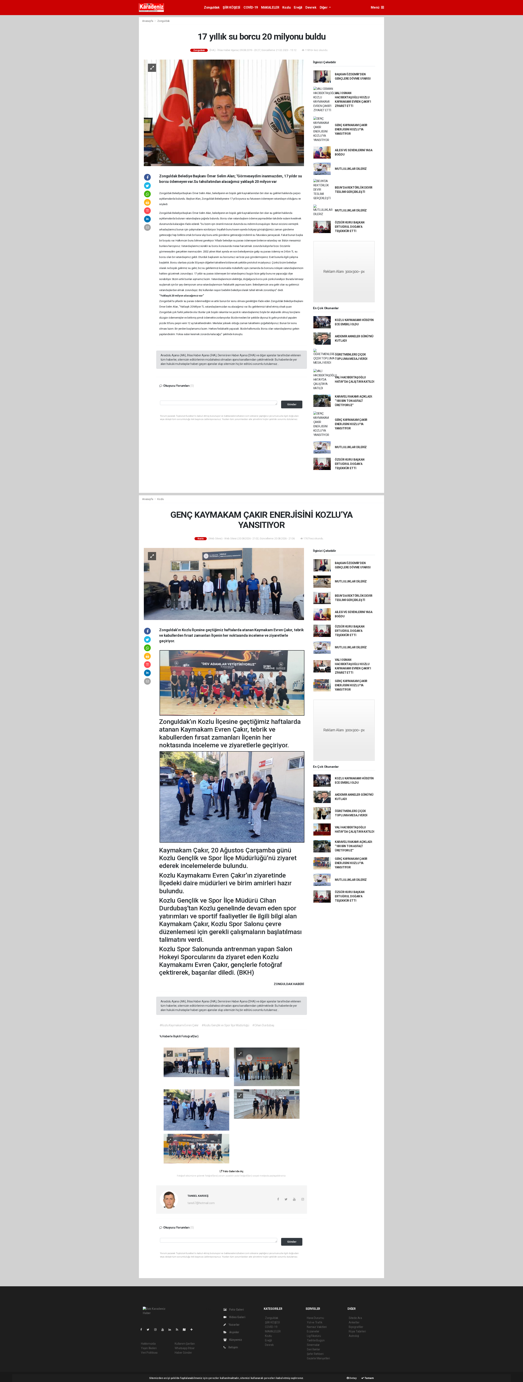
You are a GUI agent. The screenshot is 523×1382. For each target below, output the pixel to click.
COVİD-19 (251, 7)
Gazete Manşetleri (318, 1358)
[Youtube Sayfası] (164, 1329)
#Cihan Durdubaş (263, 1025)
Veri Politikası (149, 1352)
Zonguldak (211, 7)
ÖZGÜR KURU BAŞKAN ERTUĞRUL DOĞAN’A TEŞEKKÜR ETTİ (349, 227)
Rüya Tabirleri (357, 1331)
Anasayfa (148, 20)
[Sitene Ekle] (193, 1329)
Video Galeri (236, 1317)
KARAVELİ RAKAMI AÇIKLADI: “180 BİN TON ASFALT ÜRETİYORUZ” (354, 401)
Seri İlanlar (313, 1349)
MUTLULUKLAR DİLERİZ (351, 168)
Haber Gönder (183, 1352)
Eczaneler (313, 1331)
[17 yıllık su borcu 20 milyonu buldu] (224, 112)
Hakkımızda (148, 1343)
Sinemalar (313, 1344)
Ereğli (298, 7)
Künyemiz (235, 1339)
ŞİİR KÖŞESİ (231, 7)
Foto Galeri (236, 1309)
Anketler (354, 1322)
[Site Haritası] (186, 1329)
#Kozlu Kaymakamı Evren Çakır (179, 1025)
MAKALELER (270, 7)
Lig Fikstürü (314, 1336)
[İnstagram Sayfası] (157, 1329)
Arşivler (234, 1332)
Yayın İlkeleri (148, 1348)
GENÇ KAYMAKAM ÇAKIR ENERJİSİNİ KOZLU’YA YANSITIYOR (351, 129)
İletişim (233, 1347)
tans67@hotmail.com (201, 1203)
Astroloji (354, 1336)
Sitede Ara (355, 1318)
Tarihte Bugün (316, 1340)
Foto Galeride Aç (233, 1171)
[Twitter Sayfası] (150, 1329)
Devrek (310, 7)
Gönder (291, 404)
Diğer (324, 7)
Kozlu (286, 7)
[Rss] (178, 1329)
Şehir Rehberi (315, 1353)
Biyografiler (356, 1327)
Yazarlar (234, 1324)
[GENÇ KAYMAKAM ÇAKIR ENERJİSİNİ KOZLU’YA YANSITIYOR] (224, 583)
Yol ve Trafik (314, 1322)
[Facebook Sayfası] (142, 1329)
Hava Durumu (315, 1318)
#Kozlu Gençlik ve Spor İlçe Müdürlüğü (225, 1025)
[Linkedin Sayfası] (171, 1329)
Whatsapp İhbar (184, 1348)
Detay (353, 1378)
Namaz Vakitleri (317, 1327)
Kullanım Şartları (185, 1343)
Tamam (369, 1378)
